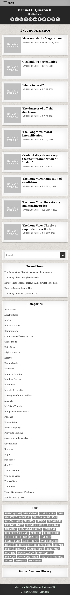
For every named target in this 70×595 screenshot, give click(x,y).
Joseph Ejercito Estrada (16, 537)
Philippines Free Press (16, 411)
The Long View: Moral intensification (37, 133)
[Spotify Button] (44, 19)
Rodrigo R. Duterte (45, 552)
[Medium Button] (35, 19)
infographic (36, 533)
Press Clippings (12, 427)
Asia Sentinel (11, 315)
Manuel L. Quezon (30, 540)
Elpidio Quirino (54, 521)
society (8, 560)
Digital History (12, 352)
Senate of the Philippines (52, 556)
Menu (11, 3)
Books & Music (12, 325)
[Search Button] (58, 19)
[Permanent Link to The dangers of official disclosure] (12, 115)
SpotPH (8, 465)
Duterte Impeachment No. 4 (18, 288)
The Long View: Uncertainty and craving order (41, 204)
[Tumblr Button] (40, 19)
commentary (25, 517)
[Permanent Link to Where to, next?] (12, 91)
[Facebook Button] (17, 19)
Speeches (9, 460)
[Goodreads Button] (49, 19)
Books (7, 320)
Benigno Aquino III (13, 513)
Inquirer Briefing (13, 374)
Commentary (11, 331)
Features (9, 368)
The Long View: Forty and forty (20, 293)
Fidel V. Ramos (53, 525)
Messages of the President (18, 395)
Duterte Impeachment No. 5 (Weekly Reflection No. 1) (32, 283)
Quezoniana (10, 443)
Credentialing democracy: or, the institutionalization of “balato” (42, 158)
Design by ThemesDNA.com (35, 592)
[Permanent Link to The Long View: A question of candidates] (12, 185)
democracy (29, 521)
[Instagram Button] (26, 19)
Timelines (9, 486)
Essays (8, 358)
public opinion (52, 548)
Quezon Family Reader (16, 438)
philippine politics (42, 544)
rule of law (10, 556)
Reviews (8, 449)
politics (9, 548)
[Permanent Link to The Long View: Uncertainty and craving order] (12, 208)
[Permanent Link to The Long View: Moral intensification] (12, 138)
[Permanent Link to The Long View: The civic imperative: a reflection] (12, 232)
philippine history (23, 544)
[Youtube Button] (30, 19)
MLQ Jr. (8, 401)
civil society (11, 517)
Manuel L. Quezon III (35, 10)
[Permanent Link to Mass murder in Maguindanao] (12, 45)
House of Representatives (16, 533)
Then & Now (10, 481)
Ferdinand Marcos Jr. (35, 525)
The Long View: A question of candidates (42, 180)
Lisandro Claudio (13, 540)
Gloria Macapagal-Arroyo (30, 529)
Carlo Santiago (30, 513)
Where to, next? (33, 85)
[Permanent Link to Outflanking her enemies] (12, 68)
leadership (46, 537)
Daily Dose (10, 347)
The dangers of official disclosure (37, 110)
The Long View (12, 476)
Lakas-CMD (34, 537)
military (9, 544)
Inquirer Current (13, 379)
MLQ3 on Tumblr (13, 406)
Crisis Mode (10, 342)
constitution (50, 517)
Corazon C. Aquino (13, 521)
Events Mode (11, 363)
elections (41, 521)
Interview (9, 384)
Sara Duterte (24, 556)
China (60, 513)
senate (35, 556)
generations (10, 529)
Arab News (10, 309)
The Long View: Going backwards (21, 277)
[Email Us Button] (53, 19)
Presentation (11, 422)
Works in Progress (14, 497)
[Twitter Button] (12, 19)
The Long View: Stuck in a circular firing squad (28, 272)
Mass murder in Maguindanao (43, 38)
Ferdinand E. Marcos (14, 525)
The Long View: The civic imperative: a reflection (39, 227)
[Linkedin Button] (21, 19)
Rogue (7, 454)
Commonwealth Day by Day (18, 336)
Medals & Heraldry (14, 390)
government (49, 529)
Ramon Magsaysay (26, 552)
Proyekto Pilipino (13, 433)
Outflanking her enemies (39, 62)
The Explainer (11, 470)
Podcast (8, 417)
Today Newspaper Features (19, 492)
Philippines (58, 544)
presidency (20, 548)
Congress (37, 517)
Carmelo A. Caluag (47, 513)
